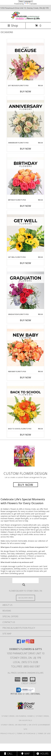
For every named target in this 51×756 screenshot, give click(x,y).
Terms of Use (44, 733)
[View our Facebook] (19, 642)
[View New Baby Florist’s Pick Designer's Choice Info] (25, 347)
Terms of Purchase (26, 733)
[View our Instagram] (28, 642)
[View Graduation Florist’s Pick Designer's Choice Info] (25, 290)
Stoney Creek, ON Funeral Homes (18, 716)
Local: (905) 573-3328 (25, 662)
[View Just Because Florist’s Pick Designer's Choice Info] (25, 61)
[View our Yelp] (32, 642)
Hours (44, 753)
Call (9, 753)
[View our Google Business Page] (23, 642)
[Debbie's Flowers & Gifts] (25, 19)
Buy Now (25, 91)
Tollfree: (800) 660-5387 (25, 666)
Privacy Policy (7, 733)
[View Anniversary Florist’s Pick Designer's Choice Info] (25, 119)
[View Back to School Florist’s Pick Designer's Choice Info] (25, 405)
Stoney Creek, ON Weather (13, 725)
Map (26, 753)
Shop (14, 25)
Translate (33, 3)
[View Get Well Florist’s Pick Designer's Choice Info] (25, 233)
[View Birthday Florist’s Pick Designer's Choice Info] (25, 176)
